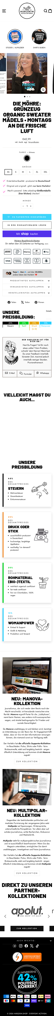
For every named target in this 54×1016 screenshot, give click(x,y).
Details (48, 311)
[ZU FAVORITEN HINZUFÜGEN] (6, 410)
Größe (27, 167)
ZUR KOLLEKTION (27, 761)
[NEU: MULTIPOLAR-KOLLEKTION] (27, 787)
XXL (45, 171)
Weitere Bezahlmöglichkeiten (27, 240)
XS (8, 171)
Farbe (27, 152)
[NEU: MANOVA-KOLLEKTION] (27, 675)
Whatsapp (44, 373)
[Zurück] (5, 916)
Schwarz (27, 158)
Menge (27, 201)
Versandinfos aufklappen (27, 287)
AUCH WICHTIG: (26, 940)
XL (37, 171)
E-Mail (12, 373)
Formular (27, 373)
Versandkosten (33, 142)
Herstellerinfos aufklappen (27, 293)
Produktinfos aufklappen (27, 280)
